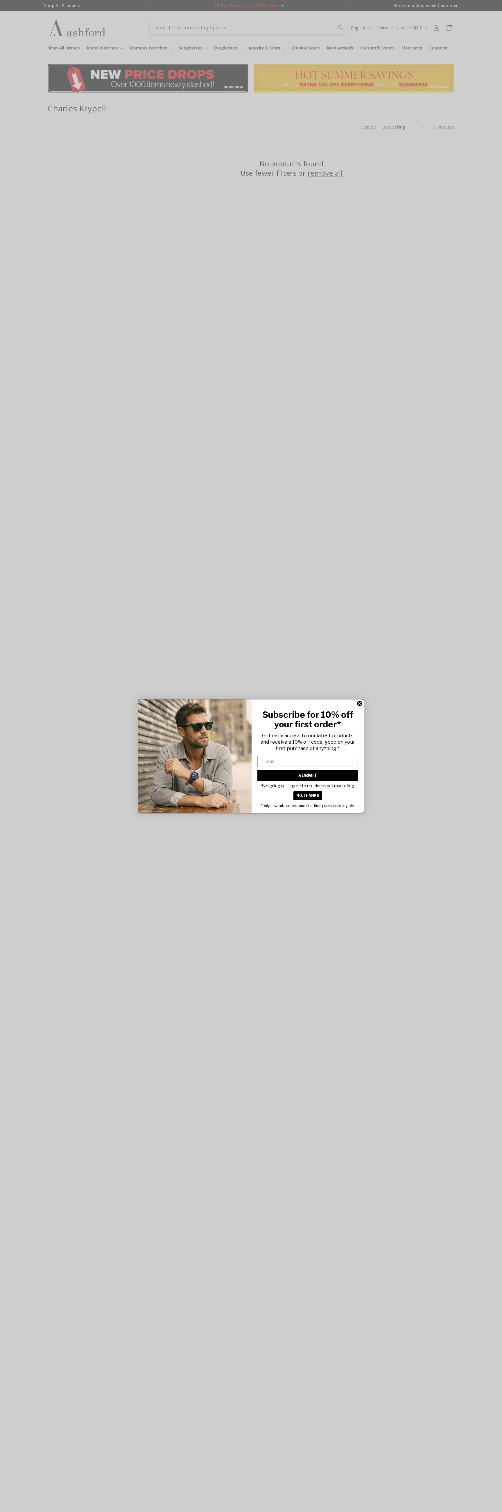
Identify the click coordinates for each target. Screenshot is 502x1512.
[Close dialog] (360, 703)
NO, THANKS (307, 795)
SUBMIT (307, 775)
